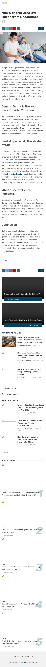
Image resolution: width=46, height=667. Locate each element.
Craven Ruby (24, 377)
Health (4, 9)
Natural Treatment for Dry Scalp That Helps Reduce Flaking (29, 371)
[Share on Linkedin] (18, 28)
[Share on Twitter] (7, 28)
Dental (4, 638)
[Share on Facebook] (3, 28)
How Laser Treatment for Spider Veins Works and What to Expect (30, 355)
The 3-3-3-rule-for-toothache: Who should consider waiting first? (19, 642)
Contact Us (18, 657)
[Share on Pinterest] (14, 28)
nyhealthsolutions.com (29, 662)
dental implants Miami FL (22, 88)
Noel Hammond (14, 22)
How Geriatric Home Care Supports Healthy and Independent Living (28, 439)
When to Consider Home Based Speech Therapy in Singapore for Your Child (30, 407)
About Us (29, 657)
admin (21, 413)
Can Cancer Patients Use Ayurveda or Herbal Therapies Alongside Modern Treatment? (30, 339)
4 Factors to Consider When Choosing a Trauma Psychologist (29, 422)
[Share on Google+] (11, 28)
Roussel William (25, 428)
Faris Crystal (25, 345)
